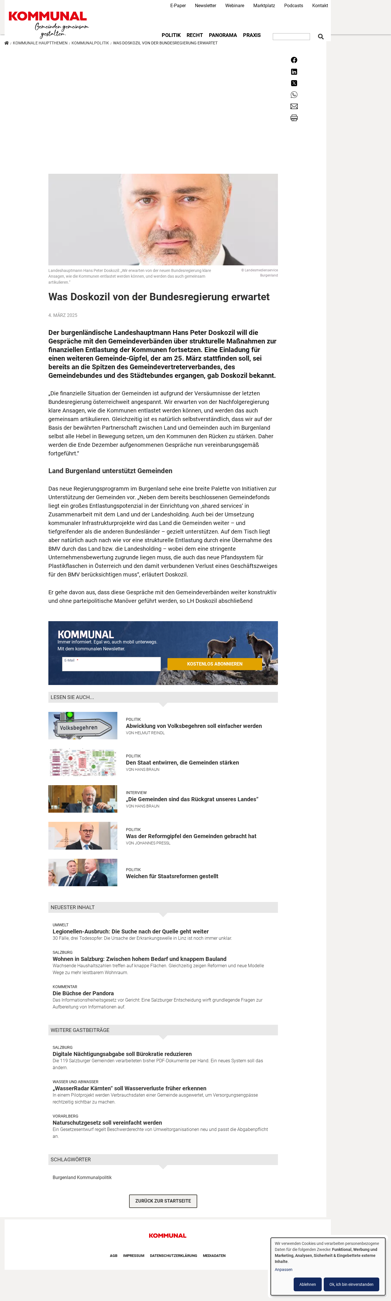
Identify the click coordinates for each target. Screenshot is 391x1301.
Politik (171, 35)
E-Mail (69, 660)
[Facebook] (294, 59)
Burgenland (64, 1177)
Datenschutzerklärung (173, 1255)
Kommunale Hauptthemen (40, 43)
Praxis (252, 35)
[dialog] (328, 1266)
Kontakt (320, 5)
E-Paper (178, 5)
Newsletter (205, 5)
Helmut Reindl (150, 733)
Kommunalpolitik (90, 43)
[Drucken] (294, 117)
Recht (195, 35)
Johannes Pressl (152, 843)
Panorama (223, 35)
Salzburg (63, 952)
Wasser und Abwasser (75, 1081)
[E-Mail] (294, 105)
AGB (113, 1255)
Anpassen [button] (284, 1269)
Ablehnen (307, 1284)
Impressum (133, 1255)
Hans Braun (147, 769)
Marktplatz (264, 5)
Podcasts (293, 5)
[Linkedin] (294, 71)
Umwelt (60, 925)
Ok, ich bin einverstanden (351, 1284)
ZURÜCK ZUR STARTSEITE (163, 1201)
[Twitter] (294, 83)
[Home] (50, 25)
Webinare (234, 5)
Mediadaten (214, 1255)
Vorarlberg (65, 1116)
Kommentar (65, 986)
